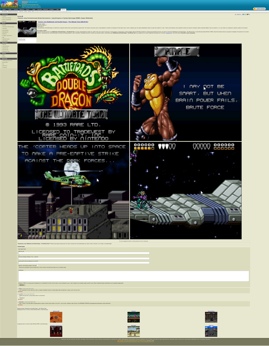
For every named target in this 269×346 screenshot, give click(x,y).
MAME (34, 9)
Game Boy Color (114, 339)
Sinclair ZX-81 (4, 65)
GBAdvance (22, 9)
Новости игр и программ (6, 17)
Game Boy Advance (5, 46)
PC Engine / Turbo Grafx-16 (7, 35)
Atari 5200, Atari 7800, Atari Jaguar (8, 26)
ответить (21, 291)
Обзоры (25, 11)
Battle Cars (211, 325)
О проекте (4, 16)
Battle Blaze (133, 325)
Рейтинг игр (21, 11)
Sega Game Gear (5, 49)
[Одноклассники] (246, 14)
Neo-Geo (4, 56)
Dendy (10, 9)
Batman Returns (211, 311)
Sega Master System (174, 339)
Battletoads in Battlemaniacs (56, 325)
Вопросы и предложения (6, 19)
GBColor (27, 9)
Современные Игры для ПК (7, 60)
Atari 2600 (68, 339)
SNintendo (63, 9)
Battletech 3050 (56, 311)
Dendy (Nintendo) (5, 30)
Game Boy (16, 9)
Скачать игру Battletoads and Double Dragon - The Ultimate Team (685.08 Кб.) (63, 22)
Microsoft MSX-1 (5, 62)
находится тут (169, 32)
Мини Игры (39, 9)
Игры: (33, 11)
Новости (29, 11)
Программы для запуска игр (13, 11)
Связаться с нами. (150, 340)
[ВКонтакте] (243, 14)
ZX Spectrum (4, 67)
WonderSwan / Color (5, 51)
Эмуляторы (63, 339)
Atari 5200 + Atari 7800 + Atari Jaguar (78, 339)
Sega (57, 9)
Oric (147, 339)
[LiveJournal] (249, 14)
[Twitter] (244, 14)
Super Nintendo (4, 11)
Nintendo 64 (45, 9)
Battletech (134, 311)
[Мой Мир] (247, 14)
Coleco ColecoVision (90, 339)
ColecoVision (4, 28)
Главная (3, 9)
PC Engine (52, 9)
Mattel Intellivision (125, 339)
